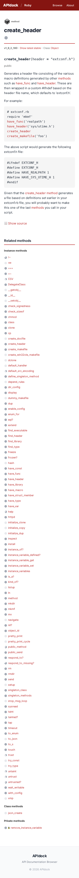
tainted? (13, 717)
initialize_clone (17, 522)
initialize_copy (16, 527)
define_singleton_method (23, 376)
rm (9, 668)
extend (12, 425)
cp (9, 333)
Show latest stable (31, 48)
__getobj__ (14, 289)
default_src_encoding (21, 370)
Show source (17, 223)
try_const (13, 760)
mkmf (11, 608)
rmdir (11, 673)
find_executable (17, 430)
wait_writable (16, 787)
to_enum (13, 733)
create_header (19, 131)
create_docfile (16, 338)
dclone (12, 360)
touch (11, 749)
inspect (12, 538)
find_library (15, 441)
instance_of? (15, 549)
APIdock (10, 5)
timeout (12, 728)
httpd (11, 516)
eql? (10, 419)
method (52, 193)
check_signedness (19, 306)
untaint (12, 771)
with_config (15, 792)
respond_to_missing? (21, 663)
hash (11, 462)
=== (10, 268)
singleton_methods (20, 695)
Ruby (27, 5)
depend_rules (16, 381)
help (10, 511)
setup (11, 684)
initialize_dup (16, 533)
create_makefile (20, 136)
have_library (15, 484)
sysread (13, 706)
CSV (10, 278)
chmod (12, 316)
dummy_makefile (18, 398)
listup (11, 587)
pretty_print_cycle (19, 641)
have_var (13, 506)
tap (10, 722)
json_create (15, 813)
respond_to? (15, 657)
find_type (13, 446)
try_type (13, 765)
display (12, 392)
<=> (10, 262)
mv (10, 614)
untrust (12, 776)
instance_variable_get (21, 560)
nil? (10, 625)
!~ (9, 257)
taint (11, 711)
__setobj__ (14, 300)
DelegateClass (17, 284)
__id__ (11, 295)
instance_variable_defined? (24, 554)
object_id (13, 630)
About (70, 5)
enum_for (13, 414)
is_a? (11, 576)
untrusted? (14, 782)
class (11, 322)
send (11, 679)
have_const (15, 468)
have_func (23, 83)
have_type (14, 500)
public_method (17, 646)
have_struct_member (21, 495)
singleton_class (17, 690)
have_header (46, 83)
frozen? (12, 457)
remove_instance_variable (26, 827)
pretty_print (15, 636)
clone (11, 327)
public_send (15, 652)
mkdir (11, 603)
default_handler (17, 365)
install (11, 544)
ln (9, 592)
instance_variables (19, 571)
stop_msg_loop (17, 700)
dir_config (14, 387)
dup (10, 403)
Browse (57, 5)
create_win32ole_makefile (24, 354)
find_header (15, 435)
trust (11, 754)
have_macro (15, 490)
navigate (13, 619)
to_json (12, 738)
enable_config (16, 408)
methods (64, 78)
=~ (9, 273)
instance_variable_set (21, 565)
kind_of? (13, 581)
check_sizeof (16, 311)
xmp (10, 798)
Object (55, 48)
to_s (10, 744)
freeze (12, 452)
